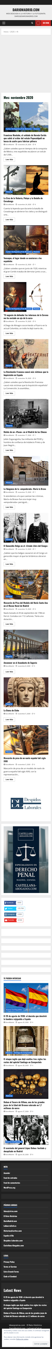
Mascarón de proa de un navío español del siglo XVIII (26, 740)
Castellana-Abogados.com (14, 1245)
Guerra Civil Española (14, 1010)
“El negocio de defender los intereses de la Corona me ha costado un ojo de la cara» (26, 297)
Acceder (7, 1173)
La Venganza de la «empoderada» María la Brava (26, 471)
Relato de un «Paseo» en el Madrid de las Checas (26, 414)
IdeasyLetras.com (10, 1211)
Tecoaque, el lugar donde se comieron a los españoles (26, 240)
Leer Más (10, 160)
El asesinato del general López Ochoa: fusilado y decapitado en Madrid (25, 1150)
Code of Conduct (10, 1276)
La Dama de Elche (26, 692)
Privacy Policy (9, 1261)
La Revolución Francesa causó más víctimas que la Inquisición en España (26, 354)
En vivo (46, 22)
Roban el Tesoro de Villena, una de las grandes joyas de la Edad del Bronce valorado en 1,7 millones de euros (24, 1105)
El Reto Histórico (10, 1216)
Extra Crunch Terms (11, 1271)
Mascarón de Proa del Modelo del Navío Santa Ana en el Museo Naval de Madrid (26, 585)
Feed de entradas (10, 1177)
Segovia (9, 656)
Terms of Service (10, 1266)
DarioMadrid (9, 144)
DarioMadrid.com (26, 9)
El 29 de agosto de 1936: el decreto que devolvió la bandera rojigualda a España (25, 1017)
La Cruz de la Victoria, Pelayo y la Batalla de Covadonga (26, 180)
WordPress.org (9, 1187)
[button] (3, 23)
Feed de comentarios (12, 1182)
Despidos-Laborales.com (13, 1240)
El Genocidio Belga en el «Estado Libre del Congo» (26, 528)
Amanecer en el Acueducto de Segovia (26, 644)
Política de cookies (22, 1339)
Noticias (9, 1096)
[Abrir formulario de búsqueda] (32, 23)
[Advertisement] (26, 63)
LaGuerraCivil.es (10, 1225)
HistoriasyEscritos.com (13, 1230)
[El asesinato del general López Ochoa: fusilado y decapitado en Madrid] (26, 1130)
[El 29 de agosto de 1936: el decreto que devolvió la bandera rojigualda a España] (26, 998)
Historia (36, 129)
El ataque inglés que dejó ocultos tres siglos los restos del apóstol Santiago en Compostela (25, 1060)
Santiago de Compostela (23, 1053)
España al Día (9, 1235)
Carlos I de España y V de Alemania (19, 129)
